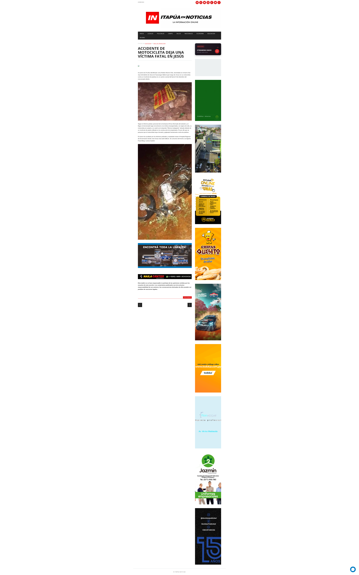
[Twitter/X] (200, 2)
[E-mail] (215, 2)
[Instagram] (208, 2)
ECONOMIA (200, 33)
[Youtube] (204, 2)
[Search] (219, 2)
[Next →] (190, 305)
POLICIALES (160, 33)
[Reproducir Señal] (217, 51)
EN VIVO (142, 37)
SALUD (179, 33)
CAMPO (170, 33)
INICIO (142, 33)
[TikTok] (211, 2)
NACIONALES (189, 33)
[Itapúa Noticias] (179, 28)
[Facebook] (197, 2)
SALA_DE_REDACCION (159, 43)
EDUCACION (211, 33)
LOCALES (150, 33)
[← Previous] (140, 305)
